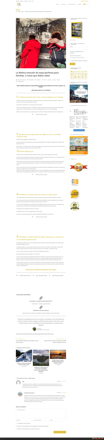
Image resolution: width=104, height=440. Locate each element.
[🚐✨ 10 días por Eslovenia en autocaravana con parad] (79, 119)
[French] (96, 438)
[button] (18, 283)
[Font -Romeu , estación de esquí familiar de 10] (40, 297)
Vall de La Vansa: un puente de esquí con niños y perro (24, 364)
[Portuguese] (101, 438)
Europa (54, 79)
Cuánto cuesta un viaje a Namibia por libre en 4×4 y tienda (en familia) (58, 362)
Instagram (21, 1)
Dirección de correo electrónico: (75, 55)
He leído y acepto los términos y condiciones (79, 60)
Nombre (71, 46)
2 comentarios (21, 81)
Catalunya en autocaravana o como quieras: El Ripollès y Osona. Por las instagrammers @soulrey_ (41, 369)
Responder (64, 381)
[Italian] (99, 438)
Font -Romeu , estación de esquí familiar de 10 (41, 301)
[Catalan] (93, 438)
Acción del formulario (73, 51)
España (49, 79)
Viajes (58, 79)
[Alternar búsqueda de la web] (87, 4)
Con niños (44, 79)
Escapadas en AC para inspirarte (41, 310)
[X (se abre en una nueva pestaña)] (81, 1)
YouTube (25, 1)
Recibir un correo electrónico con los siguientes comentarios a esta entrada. (33, 426)
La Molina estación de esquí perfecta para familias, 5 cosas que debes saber (38, 11)
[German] (97, 438)
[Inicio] (16, 11)
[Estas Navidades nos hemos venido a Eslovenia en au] (72, 125)
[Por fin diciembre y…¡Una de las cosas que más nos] (85, 125)
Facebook (17, 1)
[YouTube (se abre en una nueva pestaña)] (86, 1)
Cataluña (38, 79)
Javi (23, 381)
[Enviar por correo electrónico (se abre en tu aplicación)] (87, 1)
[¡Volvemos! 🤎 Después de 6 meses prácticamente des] (72, 119)
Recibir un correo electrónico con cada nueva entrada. (29, 428)
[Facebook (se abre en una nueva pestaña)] (83, 1)
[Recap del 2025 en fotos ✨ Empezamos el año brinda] (85, 119)
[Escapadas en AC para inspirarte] (40, 307)
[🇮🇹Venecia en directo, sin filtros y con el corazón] (79, 125)
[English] (94, 438)
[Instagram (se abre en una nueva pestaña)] (84, 1)
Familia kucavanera (22, 79)
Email (32, 1)
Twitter (29, 1)
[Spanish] (102, 438)
